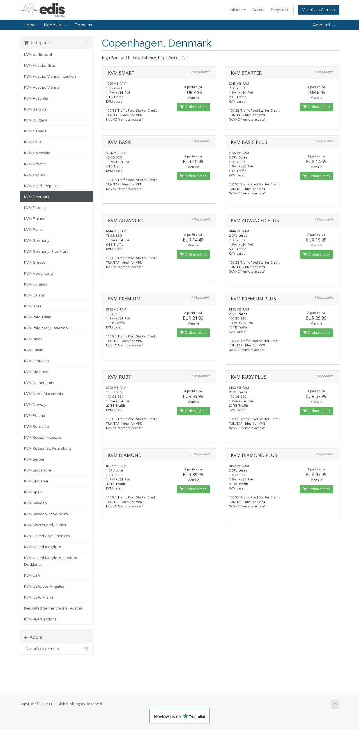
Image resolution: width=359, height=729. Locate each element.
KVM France (34, 229)
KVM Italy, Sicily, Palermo (46, 327)
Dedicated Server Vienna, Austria (53, 608)
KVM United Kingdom (42, 546)
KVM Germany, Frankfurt (46, 251)
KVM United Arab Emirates (47, 535)
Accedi (258, 9)
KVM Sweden (35, 502)
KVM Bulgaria (35, 120)
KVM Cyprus (34, 174)
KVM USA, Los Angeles (44, 586)
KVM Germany (36, 240)
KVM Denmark (36, 196)
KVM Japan (33, 338)
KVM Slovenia (36, 481)
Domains (83, 24)
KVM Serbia (34, 459)
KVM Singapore (37, 470)
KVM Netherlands (39, 382)
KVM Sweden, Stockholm (46, 513)
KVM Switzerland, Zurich (45, 524)
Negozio (53, 24)
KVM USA (32, 575)
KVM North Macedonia (43, 393)
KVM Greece (34, 262)
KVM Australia (36, 98)
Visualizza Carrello (318, 9)
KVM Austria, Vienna (41, 87)
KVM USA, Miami (38, 597)
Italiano (235, 9)
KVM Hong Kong (38, 273)
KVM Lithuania (36, 360)
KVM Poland (34, 415)
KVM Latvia (33, 349)
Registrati (279, 9)
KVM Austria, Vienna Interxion (50, 76)
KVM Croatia (35, 163)
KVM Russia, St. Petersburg (47, 448)
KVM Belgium (35, 109)
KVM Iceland (34, 295)
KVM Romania (36, 426)
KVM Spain (33, 492)
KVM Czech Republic (41, 185)
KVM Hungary (36, 284)
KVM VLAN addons (40, 619)
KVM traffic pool (38, 54)
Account (322, 24)
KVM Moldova (36, 371)
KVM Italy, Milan (37, 316)
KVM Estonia (35, 207)
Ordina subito (195, 106)
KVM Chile (33, 141)
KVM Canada (35, 131)
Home (30, 24)
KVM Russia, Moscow (42, 437)
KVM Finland (34, 218)
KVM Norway (35, 404)
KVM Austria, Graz (40, 65)
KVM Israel (33, 306)
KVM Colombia (37, 152)
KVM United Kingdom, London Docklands (50, 561)
